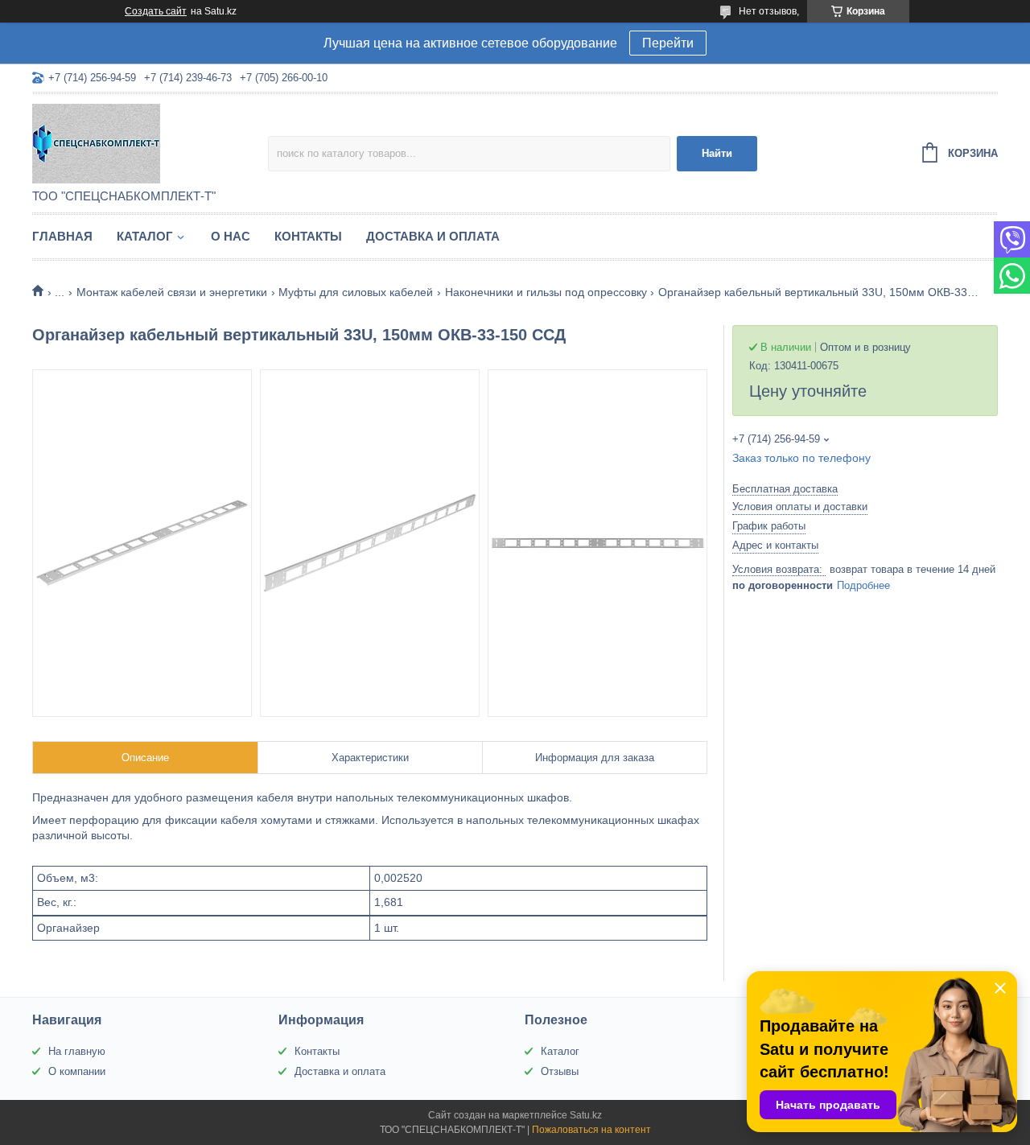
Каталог (145, 236)
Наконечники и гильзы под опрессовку (546, 292)
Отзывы (560, 1071)
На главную (76, 1051)
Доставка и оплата (433, 236)
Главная (62, 236)
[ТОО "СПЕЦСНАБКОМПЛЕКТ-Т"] (150, 142)
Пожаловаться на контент (591, 1129)
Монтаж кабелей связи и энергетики (171, 292)
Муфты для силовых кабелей (355, 292)
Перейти (668, 43)
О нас (230, 236)
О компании (76, 1071)
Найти (717, 153)
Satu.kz (586, 1115)
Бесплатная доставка (785, 489)
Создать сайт (156, 11)
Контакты (308, 236)
